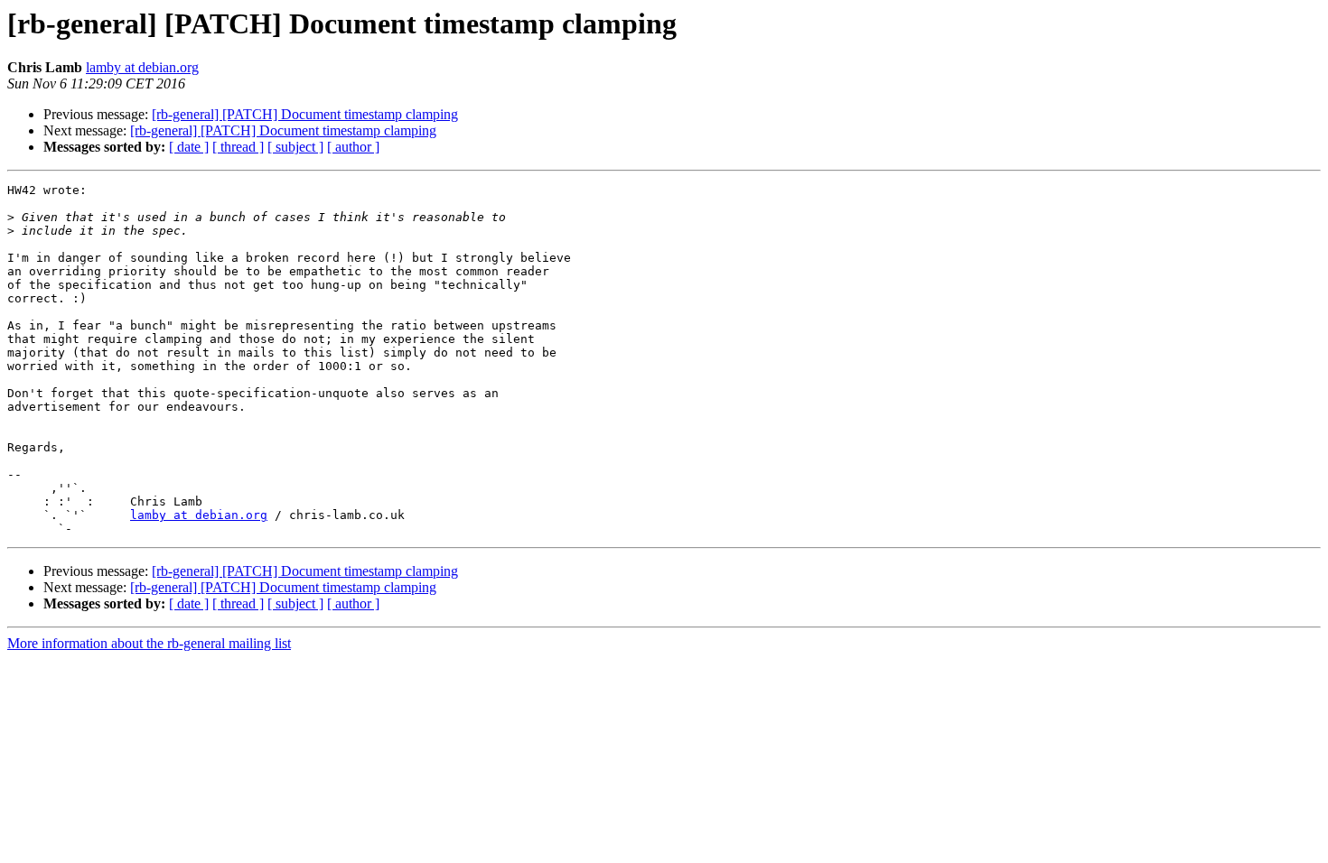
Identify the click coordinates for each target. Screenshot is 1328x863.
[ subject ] (295, 146)
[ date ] (189, 146)
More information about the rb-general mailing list (149, 643)
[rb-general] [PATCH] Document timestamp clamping (305, 114)
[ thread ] (238, 146)
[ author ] (353, 146)
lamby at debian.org (142, 67)
